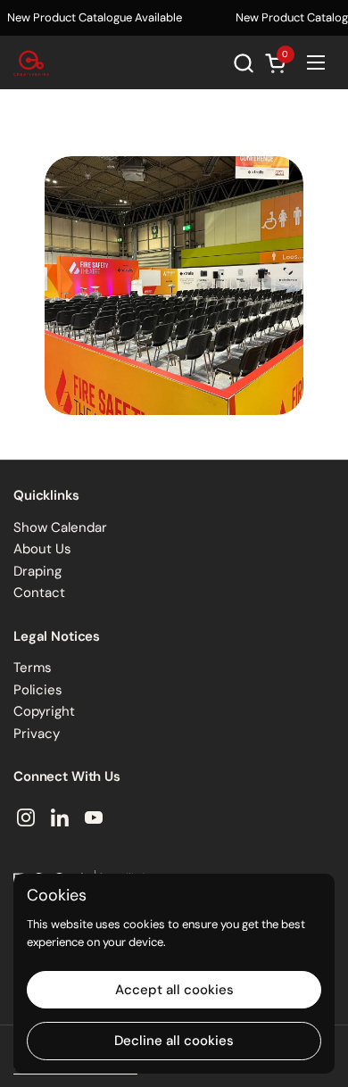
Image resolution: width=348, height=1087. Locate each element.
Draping (37, 571)
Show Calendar (60, 527)
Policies (37, 690)
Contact (39, 593)
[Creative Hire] (31, 62)
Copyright (44, 711)
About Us (42, 549)
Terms (32, 667)
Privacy (36, 734)
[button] (243, 63)
